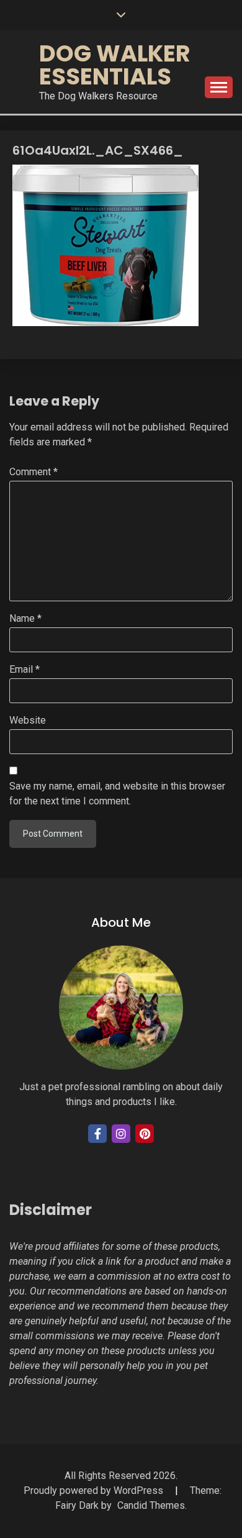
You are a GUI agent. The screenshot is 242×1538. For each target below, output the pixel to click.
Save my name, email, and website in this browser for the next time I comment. (117, 793)
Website (27, 720)
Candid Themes (151, 1505)
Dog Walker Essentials (114, 65)
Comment (33, 472)
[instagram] (121, 1133)
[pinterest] (144, 1133)
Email (24, 669)
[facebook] (97, 1133)
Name (25, 618)
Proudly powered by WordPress (95, 1490)
